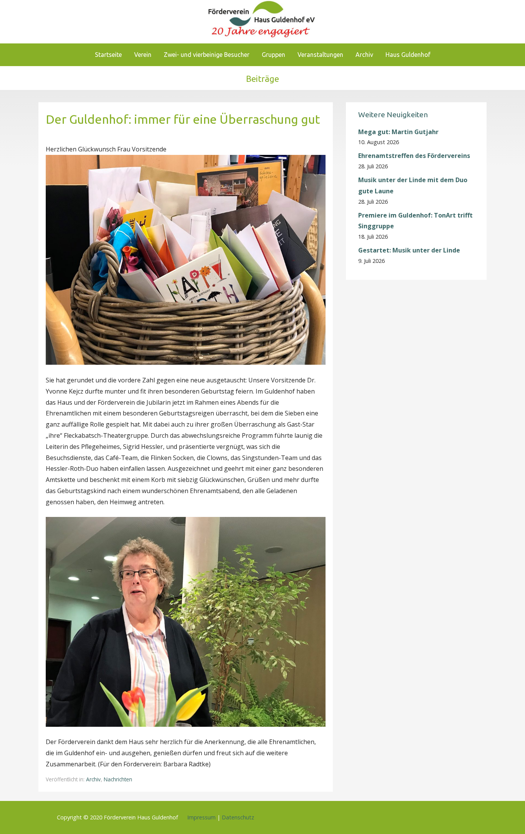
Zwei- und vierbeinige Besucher (206, 54)
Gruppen (273, 54)
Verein (142, 54)
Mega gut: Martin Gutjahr (398, 132)
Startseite (108, 54)
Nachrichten (118, 779)
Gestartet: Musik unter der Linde (409, 250)
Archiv (364, 54)
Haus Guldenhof (407, 54)
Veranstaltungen (320, 54)
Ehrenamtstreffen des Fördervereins (414, 155)
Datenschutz (238, 817)
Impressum (201, 817)
